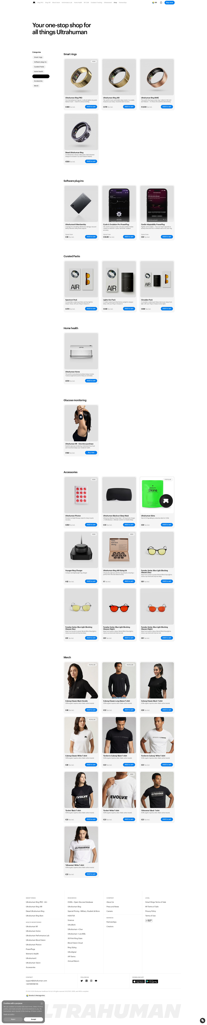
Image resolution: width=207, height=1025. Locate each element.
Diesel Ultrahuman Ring (74, 152)
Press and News (113, 907)
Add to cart (91, 106)
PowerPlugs (30, 949)
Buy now (169, 2)
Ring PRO (40, 2)
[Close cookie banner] (41, 1003)
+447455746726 (32, 984)
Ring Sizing (72, 947)
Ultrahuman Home (33, 931)
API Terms (71, 956)
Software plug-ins (40, 62)
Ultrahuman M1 (32, 926)
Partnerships (123, 2)
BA (156, 2)
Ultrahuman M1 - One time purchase (79, 444)
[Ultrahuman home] (34, 2)
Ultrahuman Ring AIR (111, 98)
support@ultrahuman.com (36, 981)
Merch (36, 86)
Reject (13, 1019)
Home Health (78, 2)
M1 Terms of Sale (151, 907)
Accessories (38, 81)
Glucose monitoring (41, 76)
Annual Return (73, 961)
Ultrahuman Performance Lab (37, 936)
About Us (110, 902)
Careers (110, 911)
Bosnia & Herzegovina (37, 995)
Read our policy (9, 1014)
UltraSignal (72, 952)
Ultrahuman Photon (33, 945)
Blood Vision (56, 2)
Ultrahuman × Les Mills (76, 934)
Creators (110, 926)
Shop (115, 2)
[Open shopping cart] (161, 2)
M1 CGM (86, 2)
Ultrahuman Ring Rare (34, 916)
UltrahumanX (108, 2)
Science (71, 920)
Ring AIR (47, 2)
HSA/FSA (71, 916)
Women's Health (32, 954)
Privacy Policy (150, 911)
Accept (33, 1019)
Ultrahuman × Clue (75, 929)
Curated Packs (39, 67)
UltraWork (71, 925)
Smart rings (38, 57)
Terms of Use (150, 916)
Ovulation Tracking (96, 2)
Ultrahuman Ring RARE (150, 98)
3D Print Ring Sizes (75, 938)
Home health (38, 71)
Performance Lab (67, 2)
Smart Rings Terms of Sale (155, 902)
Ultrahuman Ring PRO (73, 98)
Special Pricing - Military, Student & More (84, 911)
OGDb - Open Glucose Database (80, 902)
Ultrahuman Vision (33, 963)
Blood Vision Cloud (75, 943)
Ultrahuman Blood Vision (35, 940)
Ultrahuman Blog (74, 907)
